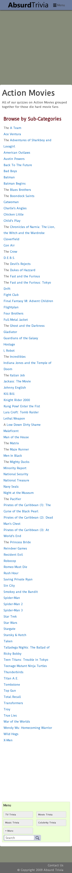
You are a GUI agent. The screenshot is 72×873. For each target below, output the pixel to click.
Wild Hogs (11, 734)
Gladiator (10, 332)
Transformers (13, 703)
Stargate (9, 629)
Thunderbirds (13, 672)
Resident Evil (13, 554)
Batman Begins (15, 183)
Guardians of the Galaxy (21, 338)
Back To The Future (18, 165)
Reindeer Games (15, 548)
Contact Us (55, 865)
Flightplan (11, 307)
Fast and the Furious (22, 276)
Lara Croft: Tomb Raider (21, 412)
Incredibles (15, 356)
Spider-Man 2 (13, 604)
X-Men (8, 740)
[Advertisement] (36, 46)
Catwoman (11, 202)
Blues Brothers (17, 190)
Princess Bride (17, 542)
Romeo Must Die (15, 567)
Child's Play (12, 221)
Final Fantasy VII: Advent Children (28, 301)
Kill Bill (9, 394)
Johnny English (15, 387)
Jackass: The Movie (17, 381)
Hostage (9, 344)
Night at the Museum (19, 493)
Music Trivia (12, 822)
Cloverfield (11, 239)
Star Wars (10, 623)
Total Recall (12, 697)
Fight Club (11, 295)
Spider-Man (12, 598)
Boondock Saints (19, 196)
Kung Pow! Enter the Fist (22, 406)
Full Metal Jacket (16, 320)
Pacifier (12, 499)
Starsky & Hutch (15, 635)
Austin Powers (14, 159)
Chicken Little (14, 214)
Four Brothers (13, 313)
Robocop (10, 561)
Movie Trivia (45, 814)
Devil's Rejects (17, 264)
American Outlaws (17, 152)
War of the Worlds (17, 721)
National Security (16, 474)
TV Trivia (10, 814)
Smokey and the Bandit (21, 592)
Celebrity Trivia (47, 822)
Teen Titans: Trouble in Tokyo (26, 660)
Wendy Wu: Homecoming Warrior (28, 728)
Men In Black (13, 455)
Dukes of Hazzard (19, 270)
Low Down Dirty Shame (22, 425)
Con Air (9, 245)
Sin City (9, 585)
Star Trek (10, 616)
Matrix (11, 443)
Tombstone (12, 684)
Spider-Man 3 (13, 610)
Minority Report (15, 468)
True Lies (10, 715)
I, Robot (9, 350)
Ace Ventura (12, 134)
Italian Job (14, 375)
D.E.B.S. (9, 258)
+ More (9, 830)
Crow (10, 251)
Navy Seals (11, 486)
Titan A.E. (11, 678)
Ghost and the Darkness (24, 326)
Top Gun (10, 690)
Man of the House (16, 437)
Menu (61, 5)
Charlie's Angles (15, 208)
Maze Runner (16, 449)
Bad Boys (10, 171)
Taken (8, 641)
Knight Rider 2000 (17, 400)
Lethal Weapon (14, 418)
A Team (12, 128)
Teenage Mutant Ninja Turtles (25, 666)
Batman (9, 177)
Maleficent (11, 431)
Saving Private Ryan (18, 579)
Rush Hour (11, 573)
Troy (7, 709)
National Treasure (16, 480)
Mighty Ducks (16, 462)
